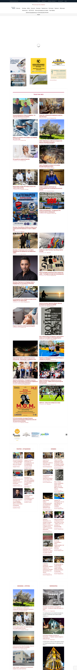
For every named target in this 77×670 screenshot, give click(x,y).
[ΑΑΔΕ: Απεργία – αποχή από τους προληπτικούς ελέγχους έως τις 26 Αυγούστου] (23, 658)
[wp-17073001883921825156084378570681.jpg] (38, 75)
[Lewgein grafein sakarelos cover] (18, 74)
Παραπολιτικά (52, 611)
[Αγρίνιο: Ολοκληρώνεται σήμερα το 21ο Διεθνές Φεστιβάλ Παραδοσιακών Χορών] (51, 154)
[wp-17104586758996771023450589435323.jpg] (58, 57)
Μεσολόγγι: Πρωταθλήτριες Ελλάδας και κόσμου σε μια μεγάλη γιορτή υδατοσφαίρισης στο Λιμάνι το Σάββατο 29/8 (25, 229)
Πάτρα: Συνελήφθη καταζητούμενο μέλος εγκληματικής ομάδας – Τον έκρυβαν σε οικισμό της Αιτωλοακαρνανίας (59, 462)
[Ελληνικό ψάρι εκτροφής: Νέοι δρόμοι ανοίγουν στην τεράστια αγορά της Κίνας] (25, 177)
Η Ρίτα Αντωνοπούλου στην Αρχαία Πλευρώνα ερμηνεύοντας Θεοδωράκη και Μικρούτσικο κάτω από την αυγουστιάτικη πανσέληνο (24, 420)
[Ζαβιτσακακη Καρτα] (58, 69)
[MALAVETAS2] (26, 434)
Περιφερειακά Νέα (53, 118)
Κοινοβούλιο (49, 191)
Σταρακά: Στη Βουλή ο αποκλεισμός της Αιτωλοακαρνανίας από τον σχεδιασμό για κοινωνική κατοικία (50, 188)
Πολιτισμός (26, 422)
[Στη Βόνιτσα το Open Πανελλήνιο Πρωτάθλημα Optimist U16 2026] (51, 240)
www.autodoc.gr (53, 80)
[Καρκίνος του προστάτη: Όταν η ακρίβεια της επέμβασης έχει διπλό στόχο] (25, 127)
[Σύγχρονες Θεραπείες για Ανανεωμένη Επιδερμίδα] (25, 315)
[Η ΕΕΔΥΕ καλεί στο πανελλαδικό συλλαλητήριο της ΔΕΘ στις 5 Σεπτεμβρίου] (29, 491)
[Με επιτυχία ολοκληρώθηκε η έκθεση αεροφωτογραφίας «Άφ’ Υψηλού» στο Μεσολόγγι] (59, 536)
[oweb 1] (17, 434)
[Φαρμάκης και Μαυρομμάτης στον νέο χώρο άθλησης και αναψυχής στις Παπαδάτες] (51, 348)
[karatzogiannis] (38, 58)
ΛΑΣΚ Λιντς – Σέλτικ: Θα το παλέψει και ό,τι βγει (49, 402)
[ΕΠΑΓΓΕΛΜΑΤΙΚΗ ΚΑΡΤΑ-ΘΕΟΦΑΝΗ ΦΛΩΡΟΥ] (35, 434)
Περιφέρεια (22, 118)
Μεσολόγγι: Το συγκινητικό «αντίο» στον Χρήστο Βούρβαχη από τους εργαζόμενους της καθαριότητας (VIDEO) (24, 251)
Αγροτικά (48, 143)
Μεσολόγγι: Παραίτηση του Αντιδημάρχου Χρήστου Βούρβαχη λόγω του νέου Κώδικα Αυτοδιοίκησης (17, 502)
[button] (49, 12)
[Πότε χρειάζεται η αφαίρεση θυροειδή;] (25, 151)
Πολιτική (25, 118)
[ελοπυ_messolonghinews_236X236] (17, 57)
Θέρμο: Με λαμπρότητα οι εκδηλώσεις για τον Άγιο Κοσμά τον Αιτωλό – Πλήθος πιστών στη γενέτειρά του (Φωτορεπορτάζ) (51, 381)
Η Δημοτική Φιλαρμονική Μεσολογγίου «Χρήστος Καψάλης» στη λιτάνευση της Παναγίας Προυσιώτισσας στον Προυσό (48, 568)
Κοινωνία (48, 118)
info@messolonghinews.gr (14, 1)
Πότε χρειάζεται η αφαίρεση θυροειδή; (21, 159)
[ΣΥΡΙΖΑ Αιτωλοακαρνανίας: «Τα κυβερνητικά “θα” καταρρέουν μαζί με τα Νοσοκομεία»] (51, 200)
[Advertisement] (38, 25)
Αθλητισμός (22, 231)
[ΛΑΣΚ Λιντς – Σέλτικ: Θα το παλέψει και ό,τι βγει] (51, 393)
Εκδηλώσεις (22, 422)
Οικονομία (52, 143)
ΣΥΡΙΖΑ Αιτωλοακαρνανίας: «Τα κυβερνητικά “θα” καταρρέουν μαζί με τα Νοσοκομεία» (17, 480)
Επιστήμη (22, 140)
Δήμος (22, 254)
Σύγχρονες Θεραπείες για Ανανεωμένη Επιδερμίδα (24, 325)
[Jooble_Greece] (44, 434)
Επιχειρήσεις (23, 189)
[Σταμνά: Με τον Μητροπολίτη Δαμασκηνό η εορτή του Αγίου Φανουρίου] (51, 106)
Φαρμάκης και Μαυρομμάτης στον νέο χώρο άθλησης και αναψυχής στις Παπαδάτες (59, 503)
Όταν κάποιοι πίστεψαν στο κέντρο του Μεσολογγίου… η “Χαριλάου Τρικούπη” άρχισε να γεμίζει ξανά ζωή (53, 637)
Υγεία (25, 140)
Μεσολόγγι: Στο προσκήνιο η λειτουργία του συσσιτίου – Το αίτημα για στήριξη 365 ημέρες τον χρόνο (53, 608)
